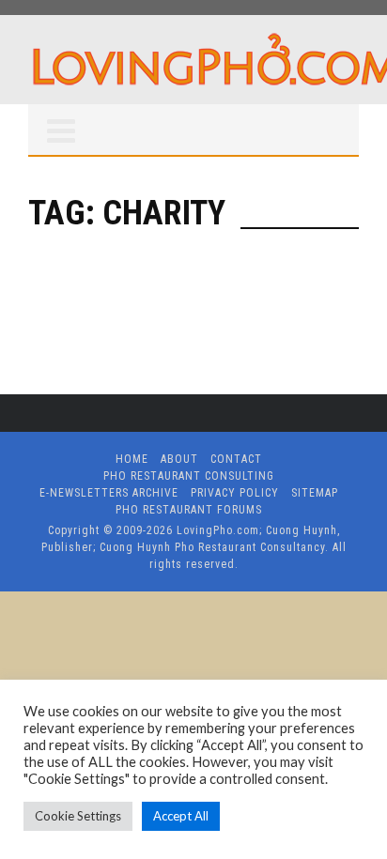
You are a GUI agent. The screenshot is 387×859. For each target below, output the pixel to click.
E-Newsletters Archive (108, 492)
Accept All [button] (181, 815)
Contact (236, 459)
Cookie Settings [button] (78, 815)
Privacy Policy (235, 492)
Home (132, 459)
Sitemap (314, 492)
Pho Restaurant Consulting (188, 476)
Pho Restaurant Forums (189, 509)
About (179, 459)
